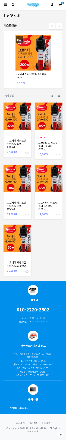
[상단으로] (60, 434)
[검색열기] (13, 5)
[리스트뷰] (51, 95)
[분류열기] (5, 5)
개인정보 (33, 423)
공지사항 (33, 399)
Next (59, 26)
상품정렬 (9, 95)
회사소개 (20, 423)
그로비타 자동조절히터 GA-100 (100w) (47, 206)
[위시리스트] (27, 152)
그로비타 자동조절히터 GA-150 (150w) (16, 206)
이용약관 (46, 423)
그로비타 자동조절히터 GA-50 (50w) (17, 264)
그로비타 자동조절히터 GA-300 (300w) (16, 144)
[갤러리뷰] (58, 95)
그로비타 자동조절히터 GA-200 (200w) (47, 146)
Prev (52, 26)
